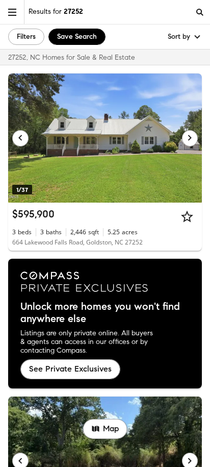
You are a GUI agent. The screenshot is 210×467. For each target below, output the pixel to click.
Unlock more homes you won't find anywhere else (100, 313)
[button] (12, 12)
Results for (56, 11)
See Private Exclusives (70, 369)
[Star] (187, 216)
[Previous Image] (20, 138)
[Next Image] (190, 138)
